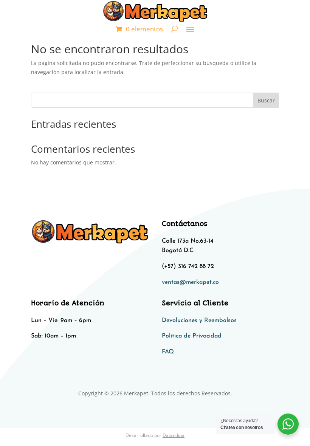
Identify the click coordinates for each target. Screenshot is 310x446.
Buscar (266, 100)
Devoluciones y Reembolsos (199, 320)
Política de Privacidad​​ (192, 336)
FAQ (168, 352)
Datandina (173, 435)
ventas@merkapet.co (190, 282)
